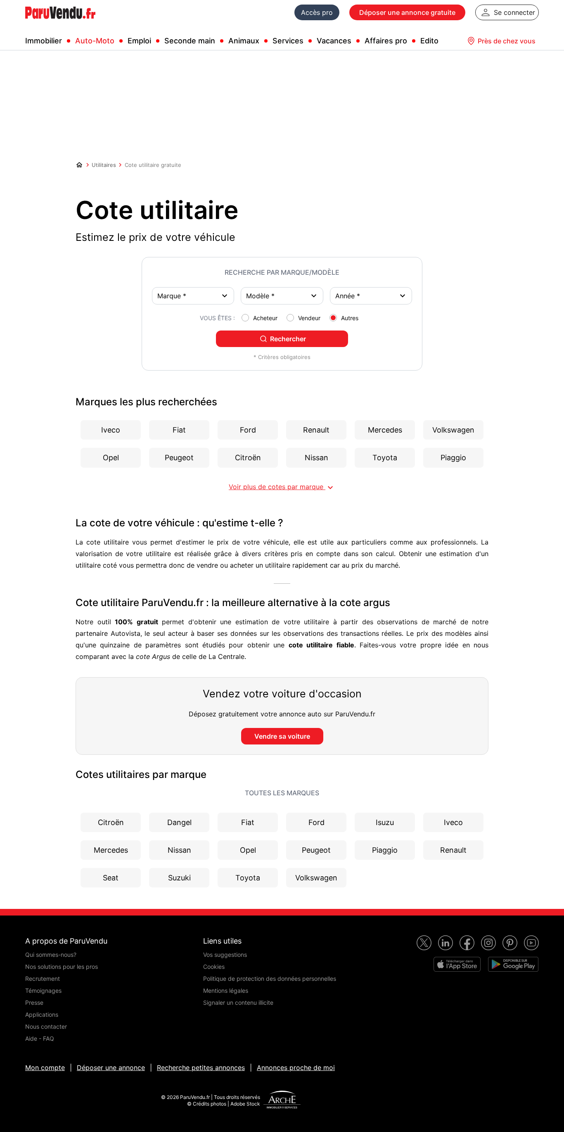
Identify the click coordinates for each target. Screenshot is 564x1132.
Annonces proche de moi (296, 1067)
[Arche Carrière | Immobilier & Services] (282, 1101)
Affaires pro (386, 40)
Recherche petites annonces (201, 1067)
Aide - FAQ (39, 1038)
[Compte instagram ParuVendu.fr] (488, 942)
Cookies (214, 966)
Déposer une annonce (111, 1067)
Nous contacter (46, 1026)
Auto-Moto (94, 40)
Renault (453, 850)
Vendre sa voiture (282, 736)
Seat (110, 877)
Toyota (247, 877)
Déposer (407, 12)
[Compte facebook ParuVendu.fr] (467, 942)
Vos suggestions (225, 954)
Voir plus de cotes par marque (282, 487)
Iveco (453, 822)
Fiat (247, 822)
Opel (248, 850)
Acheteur (265, 317)
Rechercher (288, 339)
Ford (316, 822)
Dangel (179, 822)
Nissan (179, 850)
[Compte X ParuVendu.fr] (424, 942)
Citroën (111, 822)
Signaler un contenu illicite (238, 1002)
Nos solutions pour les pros (61, 966)
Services (288, 40)
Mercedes (111, 850)
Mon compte (45, 1067)
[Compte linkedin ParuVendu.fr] (445, 942)
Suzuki (179, 877)
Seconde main (189, 40)
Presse (34, 1002)
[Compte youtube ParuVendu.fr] (531, 942)
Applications (41, 1014)
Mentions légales (225, 990)
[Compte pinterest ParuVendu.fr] (509, 942)
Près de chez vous (507, 41)
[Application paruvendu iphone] (457, 964)
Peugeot (316, 850)
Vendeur (309, 317)
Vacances (334, 40)
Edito (429, 40)
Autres (349, 317)
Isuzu (385, 822)
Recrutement (42, 978)
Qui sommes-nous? (50, 954)
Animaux (243, 40)
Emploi (139, 40)
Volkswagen (316, 877)
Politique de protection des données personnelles (269, 978)
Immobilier (43, 40)
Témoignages (43, 990)
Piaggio (385, 850)
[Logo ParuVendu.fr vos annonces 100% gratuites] (60, 22)
